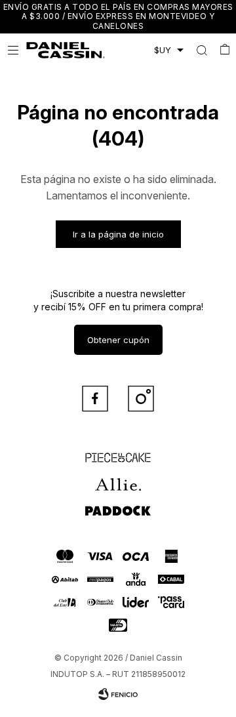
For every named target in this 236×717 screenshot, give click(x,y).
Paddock (118, 504)
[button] (201, 49)
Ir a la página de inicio (118, 234)
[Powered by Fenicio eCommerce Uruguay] (118, 694)
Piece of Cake (118, 452)
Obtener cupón (118, 340)
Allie (118, 478)
